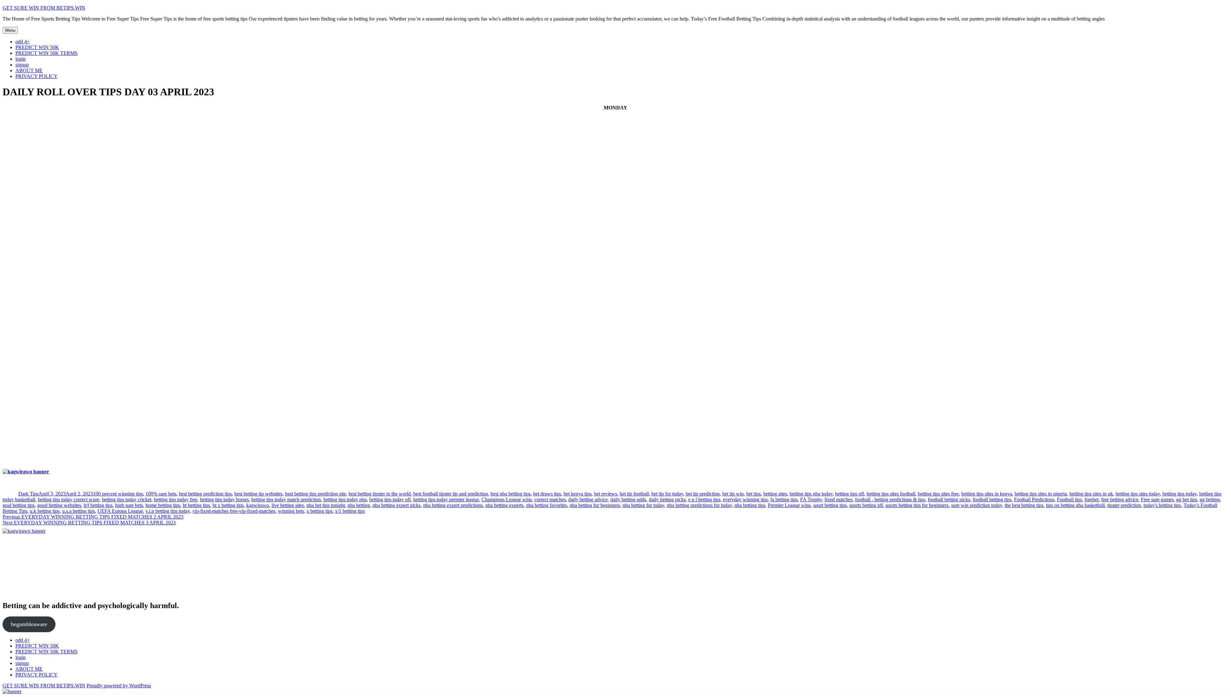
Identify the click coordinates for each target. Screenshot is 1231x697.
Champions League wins (507, 499)
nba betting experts (504, 505)
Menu (10, 30)
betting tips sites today (1138, 493)
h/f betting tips (98, 505)
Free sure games (1157, 499)
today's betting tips (1162, 505)
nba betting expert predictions (453, 505)
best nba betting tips (510, 493)
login (20, 59)
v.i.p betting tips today (168, 511)
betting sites (775, 493)
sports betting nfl (866, 505)
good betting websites (59, 505)
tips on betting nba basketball (1075, 505)
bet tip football (634, 493)
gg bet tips (1186, 499)
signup (22, 64)
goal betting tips (19, 505)
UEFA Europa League (120, 511)
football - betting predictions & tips (890, 499)
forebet (1091, 499)
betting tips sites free (938, 493)
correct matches (550, 499)
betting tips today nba (345, 499)
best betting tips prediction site (315, 493)
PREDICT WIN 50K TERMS (46, 53)
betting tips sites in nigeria (1041, 493)
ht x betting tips (228, 505)
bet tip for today (667, 493)
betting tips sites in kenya (986, 493)
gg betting (1210, 499)
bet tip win (733, 493)
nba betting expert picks (397, 505)
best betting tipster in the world (379, 493)
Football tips (1069, 499)
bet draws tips (547, 493)
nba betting (359, 505)
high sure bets (129, 505)
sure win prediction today (976, 505)
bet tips (753, 493)
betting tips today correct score (68, 499)
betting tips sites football (891, 493)
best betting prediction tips (205, 493)
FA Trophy (811, 499)
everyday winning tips (745, 499)
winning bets (291, 511)
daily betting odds (628, 499)
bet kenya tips (577, 493)
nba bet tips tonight (325, 505)
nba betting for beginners (595, 505)
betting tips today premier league (446, 499)
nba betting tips (749, 505)
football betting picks (949, 499)
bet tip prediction (703, 493)
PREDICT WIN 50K (37, 47)
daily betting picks (667, 499)
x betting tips (319, 511)
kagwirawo (257, 505)
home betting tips (163, 505)
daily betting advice (588, 499)
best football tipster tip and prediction (450, 493)
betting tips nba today (811, 493)
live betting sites (288, 505)
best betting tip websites (258, 493)
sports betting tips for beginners (917, 505)
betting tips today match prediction (286, 499)
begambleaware (29, 624)
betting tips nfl (849, 493)
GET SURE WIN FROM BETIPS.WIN (44, 8)
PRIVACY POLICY (36, 76)
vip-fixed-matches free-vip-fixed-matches (233, 511)
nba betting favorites (546, 505)
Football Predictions (1034, 499)
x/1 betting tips (350, 511)
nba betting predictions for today (699, 505)
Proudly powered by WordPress (119, 685)
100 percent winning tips (118, 493)
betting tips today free (175, 499)
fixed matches (838, 499)
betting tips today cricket (126, 499)
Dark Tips (28, 493)
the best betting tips (1024, 505)
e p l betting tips (704, 499)
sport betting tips (830, 505)
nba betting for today (643, 505)
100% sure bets (161, 493)
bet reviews (605, 493)
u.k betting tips (45, 511)
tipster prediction (1124, 505)
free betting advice (1119, 499)
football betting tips (992, 499)
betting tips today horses (224, 499)
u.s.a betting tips (78, 511)
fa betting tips (784, 499)
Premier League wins (789, 505)
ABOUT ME (29, 70)
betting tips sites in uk (1091, 493)
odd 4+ (22, 41)
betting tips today (1179, 493)
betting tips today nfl (390, 499)
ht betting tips (196, 505)
